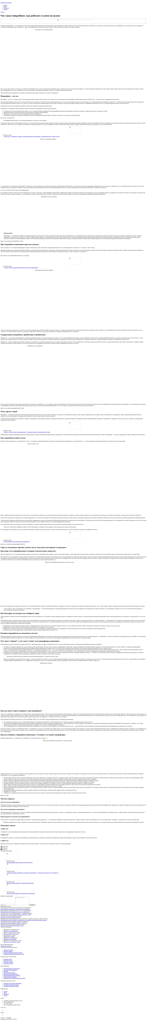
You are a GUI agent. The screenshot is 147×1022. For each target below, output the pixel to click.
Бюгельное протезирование (11, 974)
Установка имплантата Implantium (12, 983)
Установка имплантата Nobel (11, 986)
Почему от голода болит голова (12, 942)
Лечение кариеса (8, 951)
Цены (5, 6)
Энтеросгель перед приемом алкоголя (10, 917)
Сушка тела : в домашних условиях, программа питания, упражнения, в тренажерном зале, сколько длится (31, 136)
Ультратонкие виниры (9, 972)
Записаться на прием (6, 2)
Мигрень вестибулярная (10, 939)
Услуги (5, 5)
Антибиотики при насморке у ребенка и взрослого (14, 923)
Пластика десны (8, 960)
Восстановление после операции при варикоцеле (16, 541)
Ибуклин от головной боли (11, 931)
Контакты (6, 8)
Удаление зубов (8, 959)
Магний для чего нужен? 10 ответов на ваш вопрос (20, 883)
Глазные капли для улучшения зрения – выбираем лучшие (16, 914)
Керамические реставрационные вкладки (14, 978)
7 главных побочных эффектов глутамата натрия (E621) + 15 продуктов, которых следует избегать (32, 872)
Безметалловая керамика (10, 976)
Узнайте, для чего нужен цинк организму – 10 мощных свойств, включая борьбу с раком (27, 432)
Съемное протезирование (10, 970)
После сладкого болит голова (11, 933)
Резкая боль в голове (9, 936)
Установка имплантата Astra (11, 984)
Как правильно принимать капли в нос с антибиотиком (15, 912)
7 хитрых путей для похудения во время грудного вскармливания (21, 267)
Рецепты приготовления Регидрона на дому (12, 925)
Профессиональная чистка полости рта (14, 954)
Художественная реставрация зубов (13, 952)
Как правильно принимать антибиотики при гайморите (15, 909)
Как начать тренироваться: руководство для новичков (21, 893)
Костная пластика (8, 963)
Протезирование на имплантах (12, 968)
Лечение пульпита (8, 950)
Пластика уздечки (8, 962)
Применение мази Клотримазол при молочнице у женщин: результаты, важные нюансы (24, 920)
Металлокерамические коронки (12, 975)
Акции (5, 9)
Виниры (6, 971)
